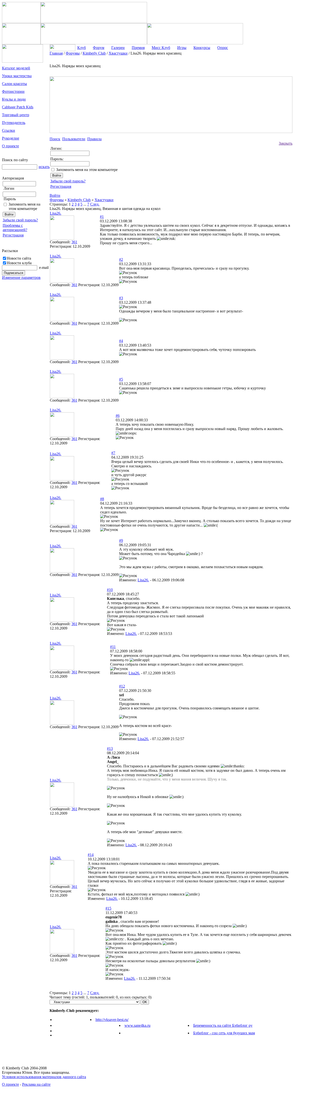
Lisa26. (143, 580)
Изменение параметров (21, 277)
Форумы (57, 200)
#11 (113, 647)
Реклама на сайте (36, 1084)
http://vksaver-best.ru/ (112, 1020)
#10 (110, 590)
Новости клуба (19, 263)
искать (44, 167)
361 (74, 242)
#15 (108, 908)
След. (94, 204)
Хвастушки (104, 200)
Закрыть (285, 143)
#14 (91, 855)
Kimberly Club (79, 200)
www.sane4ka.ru (137, 1025)
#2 (121, 259)
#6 (118, 416)
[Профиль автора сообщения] (62, 238)
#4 (121, 341)
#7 (113, 453)
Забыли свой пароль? (20, 220)
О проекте (10, 1084)
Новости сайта (19, 258)
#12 (122, 686)
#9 (121, 540)
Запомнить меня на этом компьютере (24, 206)
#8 (102, 499)
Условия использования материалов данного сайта (44, 1077)
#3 (121, 298)
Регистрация (13, 235)
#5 (121, 379)
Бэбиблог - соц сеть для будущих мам (224, 1033)
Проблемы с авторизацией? (15, 227)
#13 (110, 748)
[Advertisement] (311, 124)
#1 (102, 217)
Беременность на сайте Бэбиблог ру (223, 1025)
